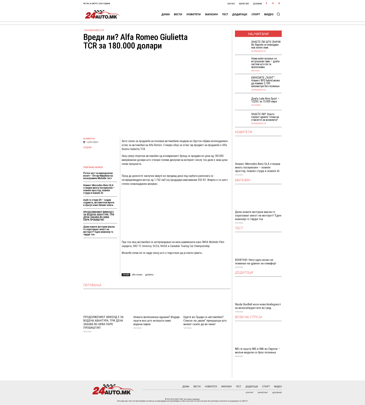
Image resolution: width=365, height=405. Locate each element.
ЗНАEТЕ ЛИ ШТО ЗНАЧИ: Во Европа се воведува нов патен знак (266, 44)
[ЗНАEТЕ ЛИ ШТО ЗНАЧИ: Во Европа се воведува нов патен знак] (242, 46)
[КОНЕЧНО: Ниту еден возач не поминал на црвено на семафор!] (258, 244)
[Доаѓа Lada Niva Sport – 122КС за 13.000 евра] (242, 101)
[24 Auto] (102, 14)
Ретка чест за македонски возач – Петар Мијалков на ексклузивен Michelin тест (98, 176)
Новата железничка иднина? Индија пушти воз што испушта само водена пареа (156, 320)
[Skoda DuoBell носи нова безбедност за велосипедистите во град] (258, 289)
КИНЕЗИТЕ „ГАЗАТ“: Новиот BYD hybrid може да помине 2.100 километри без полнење (265, 82)
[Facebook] (266, 3)
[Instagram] (272, 3)
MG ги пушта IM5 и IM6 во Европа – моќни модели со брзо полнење (257, 350)
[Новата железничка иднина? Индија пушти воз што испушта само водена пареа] (157, 301)
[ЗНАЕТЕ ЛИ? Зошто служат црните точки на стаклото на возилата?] (242, 118)
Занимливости (94, 30)
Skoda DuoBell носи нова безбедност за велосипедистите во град (258, 306)
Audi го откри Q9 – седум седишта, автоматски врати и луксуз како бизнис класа (98, 202)
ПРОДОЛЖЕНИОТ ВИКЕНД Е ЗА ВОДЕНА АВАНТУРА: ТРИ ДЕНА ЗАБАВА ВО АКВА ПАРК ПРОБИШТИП (98, 215)
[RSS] (279, 3)
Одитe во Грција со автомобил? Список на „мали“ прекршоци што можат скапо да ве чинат (205, 320)
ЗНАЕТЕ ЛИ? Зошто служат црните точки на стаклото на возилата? (265, 117)
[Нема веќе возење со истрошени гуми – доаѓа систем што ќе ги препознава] (242, 63)
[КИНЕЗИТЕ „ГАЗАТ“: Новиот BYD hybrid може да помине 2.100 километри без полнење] (242, 82)
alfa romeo (137, 274)
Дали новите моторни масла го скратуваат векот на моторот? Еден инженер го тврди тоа (99, 230)
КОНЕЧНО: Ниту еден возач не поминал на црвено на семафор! (255, 261)
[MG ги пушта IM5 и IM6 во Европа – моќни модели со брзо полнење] (258, 333)
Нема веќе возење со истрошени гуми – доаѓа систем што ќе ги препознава (265, 63)
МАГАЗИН (255, 71)
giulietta (149, 274)
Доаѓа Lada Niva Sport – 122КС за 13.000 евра (265, 100)
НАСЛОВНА (256, 105)
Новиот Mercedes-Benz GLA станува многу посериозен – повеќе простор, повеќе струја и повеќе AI (99, 189)
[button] (278, 14)
